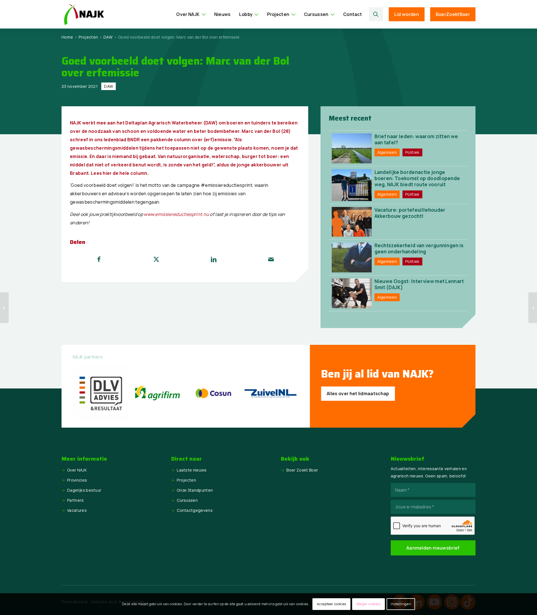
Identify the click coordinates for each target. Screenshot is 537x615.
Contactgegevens (195, 510)
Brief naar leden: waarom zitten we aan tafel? (416, 139)
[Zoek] (376, 14)
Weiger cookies (368, 604)
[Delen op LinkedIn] (213, 259)
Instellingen (401, 604)
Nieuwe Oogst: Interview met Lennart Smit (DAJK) (419, 284)
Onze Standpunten (195, 490)
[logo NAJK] (84, 14)
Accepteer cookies (331, 604)
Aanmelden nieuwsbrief (433, 548)
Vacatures (77, 510)
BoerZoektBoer (453, 14)
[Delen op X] (156, 259)
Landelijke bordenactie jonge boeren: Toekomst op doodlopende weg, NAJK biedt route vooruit (417, 178)
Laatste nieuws (191, 470)
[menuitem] (191, 14)
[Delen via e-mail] (271, 259)
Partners (75, 500)
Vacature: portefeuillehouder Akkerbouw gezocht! (410, 213)
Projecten (186, 480)
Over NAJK (77, 470)
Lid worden (406, 14)
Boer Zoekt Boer (302, 470)
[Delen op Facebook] (99, 259)
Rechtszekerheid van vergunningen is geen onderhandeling (419, 248)
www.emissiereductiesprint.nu (176, 214)
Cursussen (187, 500)
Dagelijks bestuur (84, 490)
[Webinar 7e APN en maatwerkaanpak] (4, 307)
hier (107, 173)
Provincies (77, 480)
